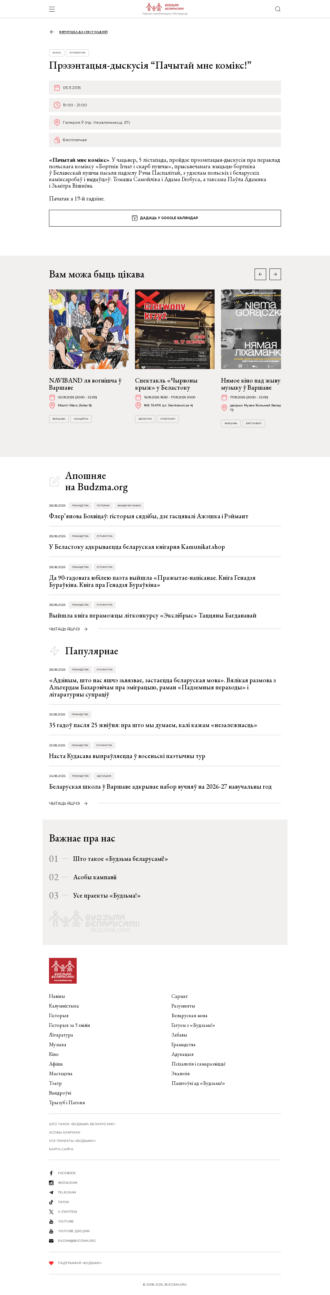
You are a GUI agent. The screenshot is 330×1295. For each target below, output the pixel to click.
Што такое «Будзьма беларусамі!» (120, 858)
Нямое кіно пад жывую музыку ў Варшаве (253, 384)
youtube (66, 1221)
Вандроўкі (60, 1092)
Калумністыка (64, 1005)
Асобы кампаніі (94, 877)
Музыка (57, 1044)
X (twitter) (67, 1212)
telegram (67, 1192)
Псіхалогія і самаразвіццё (198, 1063)
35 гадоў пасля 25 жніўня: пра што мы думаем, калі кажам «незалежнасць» (153, 725)
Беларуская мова (189, 1015)
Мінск (57, 52)
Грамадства (80, 505)
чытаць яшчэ (64, 629)
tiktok (63, 1202)
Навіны (57, 996)
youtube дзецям (74, 1231)
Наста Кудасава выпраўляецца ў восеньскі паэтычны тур (127, 756)
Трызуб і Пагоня (67, 1102)
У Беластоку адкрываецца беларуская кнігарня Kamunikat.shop (137, 546)
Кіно (54, 1054)
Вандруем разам (129, 505)
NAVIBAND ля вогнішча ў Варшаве (85, 384)
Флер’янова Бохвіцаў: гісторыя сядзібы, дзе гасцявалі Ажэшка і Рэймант (148, 516)
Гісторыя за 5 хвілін (69, 1025)
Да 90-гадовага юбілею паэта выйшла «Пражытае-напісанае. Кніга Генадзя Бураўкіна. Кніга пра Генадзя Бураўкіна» (152, 581)
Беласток (145, 418)
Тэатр (55, 1083)
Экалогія (180, 1073)
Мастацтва (61, 1073)
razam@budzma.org (77, 1241)
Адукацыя (104, 775)
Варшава (59, 418)
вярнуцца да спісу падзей (83, 32)
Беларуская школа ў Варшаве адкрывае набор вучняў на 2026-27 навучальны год (160, 786)
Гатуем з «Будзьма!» (193, 1025)
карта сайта (61, 1149)
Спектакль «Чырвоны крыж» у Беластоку (166, 384)
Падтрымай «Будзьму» (80, 1263)
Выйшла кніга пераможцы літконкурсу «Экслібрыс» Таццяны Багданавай (153, 615)
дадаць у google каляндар (169, 218)
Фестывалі (254, 423)
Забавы (179, 1034)
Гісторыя (103, 505)
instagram (67, 1183)
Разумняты (183, 1005)
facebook (67, 1173)
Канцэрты (81, 418)
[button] (275, 274)
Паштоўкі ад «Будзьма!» (198, 1083)
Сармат (179, 996)
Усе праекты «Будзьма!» (107, 895)
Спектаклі (167, 418)
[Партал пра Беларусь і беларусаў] (165, 9)
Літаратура (77, 52)
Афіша (56, 1063)
